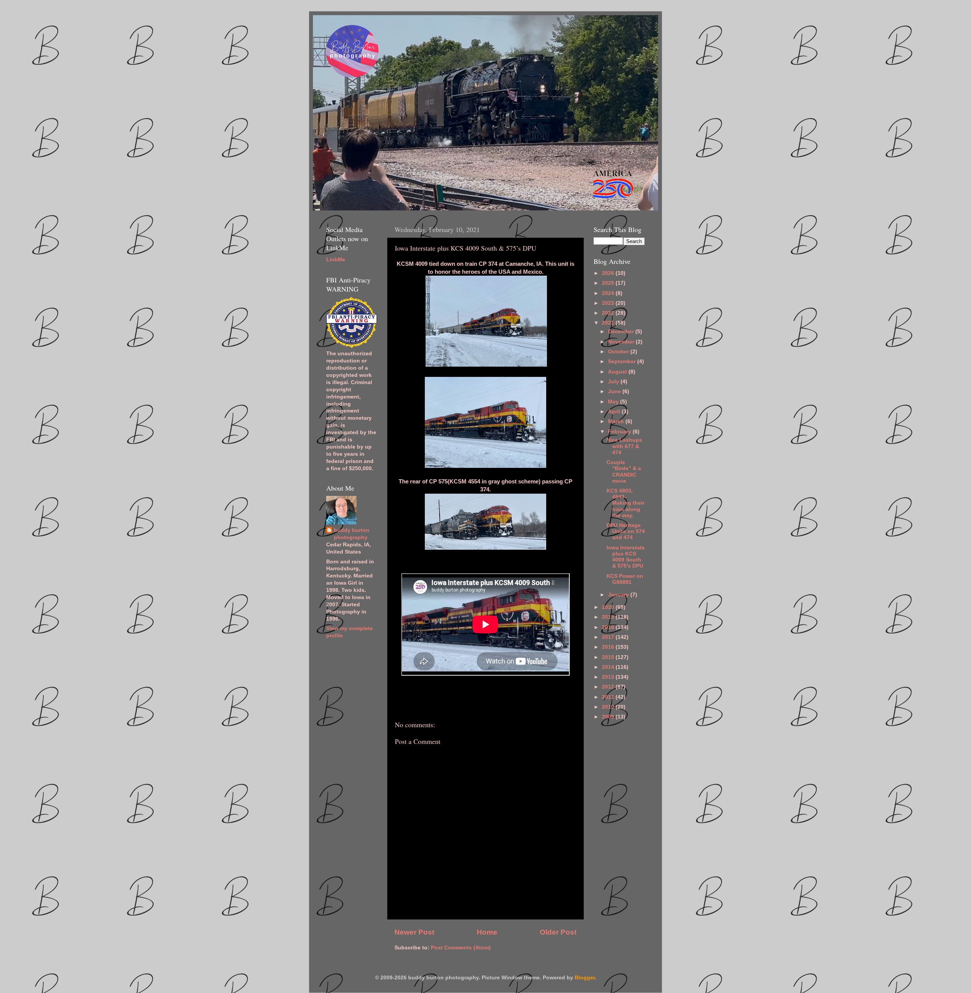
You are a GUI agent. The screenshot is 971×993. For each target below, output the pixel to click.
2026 (609, 273)
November (622, 342)
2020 (609, 607)
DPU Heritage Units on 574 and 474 (625, 531)
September (622, 361)
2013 (609, 677)
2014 (609, 667)
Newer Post (414, 932)
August (618, 372)
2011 (609, 697)
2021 (609, 323)
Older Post (558, 932)
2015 (609, 657)
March (616, 421)
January (619, 595)
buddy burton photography (351, 533)
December (621, 331)
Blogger (585, 977)
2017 (609, 637)
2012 (609, 687)
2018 (609, 627)
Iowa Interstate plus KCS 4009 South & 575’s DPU (625, 557)
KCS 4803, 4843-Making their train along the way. (625, 503)
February (620, 432)
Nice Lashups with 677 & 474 (624, 446)
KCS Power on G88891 (624, 579)
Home (487, 932)
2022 (609, 313)
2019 (609, 617)
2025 (609, 283)
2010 (609, 707)
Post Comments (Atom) (461, 948)
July (614, 381)
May (614, 402)
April (615, 411)
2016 (609, 647)
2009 (609, 717)
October (619, 352)
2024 (609, 293)
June (615, 391)
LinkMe (335, 259)
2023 (609, 303)
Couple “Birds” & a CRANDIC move (623, 472)
